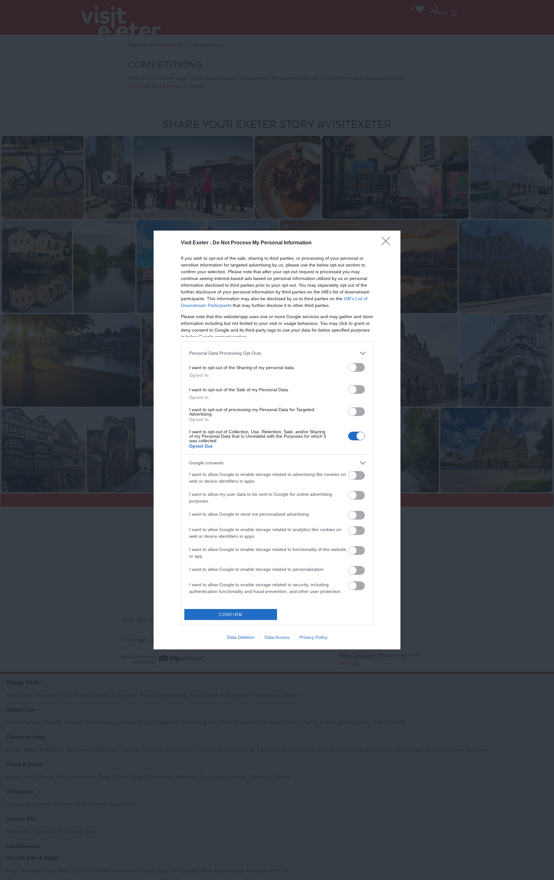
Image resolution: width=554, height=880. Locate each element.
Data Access (277, 637)
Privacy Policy (313, 637)
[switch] (356, 367)
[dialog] (277, 440)
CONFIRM (231, 614)
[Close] (388, 243)
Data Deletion (241, 637)
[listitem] (277, 353)
